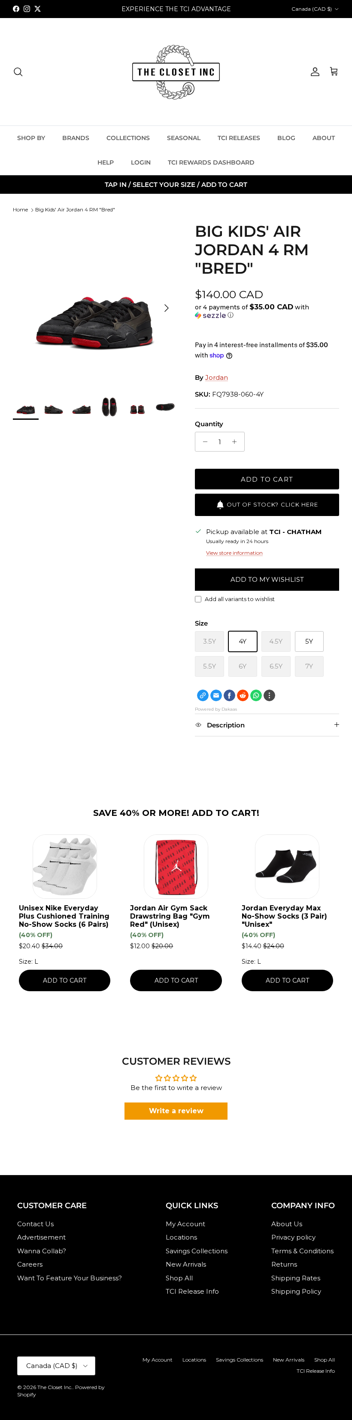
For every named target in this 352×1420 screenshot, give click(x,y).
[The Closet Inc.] (176, 72)
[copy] (203, 695)
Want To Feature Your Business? (69, 1278)
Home (20, 209)
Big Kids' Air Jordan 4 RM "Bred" (75, 209)
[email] (216, 695)
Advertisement (41, 1237)
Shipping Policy (296, 1291)
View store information (234, 553)
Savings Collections (197, 1251)
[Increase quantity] (236, 441)
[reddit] (243, 695)
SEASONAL (183, 138)
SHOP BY (31, 138)
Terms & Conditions (302, 1251)
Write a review (176, 1111)
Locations (181, 1237)
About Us (286, 1224)
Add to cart (267, 479)
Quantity (209, 424)
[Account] (313, 72)
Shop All (179, 1278)
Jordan (216, 377)
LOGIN (141, 162)
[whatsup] (256, 695)
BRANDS (75, 138)
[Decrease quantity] (202, 441)
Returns (284, 1264)
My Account (185, 1224)
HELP (105, 162)
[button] (265, 311)
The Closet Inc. (55, 1387)
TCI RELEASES (239, 138)
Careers (29, 1264)
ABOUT (324, 138)
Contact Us (35, 1224)
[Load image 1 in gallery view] (94, 303)
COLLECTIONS (128, 138)
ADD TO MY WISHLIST (267, 579)
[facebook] (229, 695)
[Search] (18, 72)
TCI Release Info (192, 1291)
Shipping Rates (295, 1278)
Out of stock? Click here (272, 504)
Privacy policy (293, 1237)
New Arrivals (186, 1264)
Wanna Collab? (41, 1251)
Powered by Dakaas (216, 709)
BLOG (286, 138)
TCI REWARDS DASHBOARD (211, 162)
